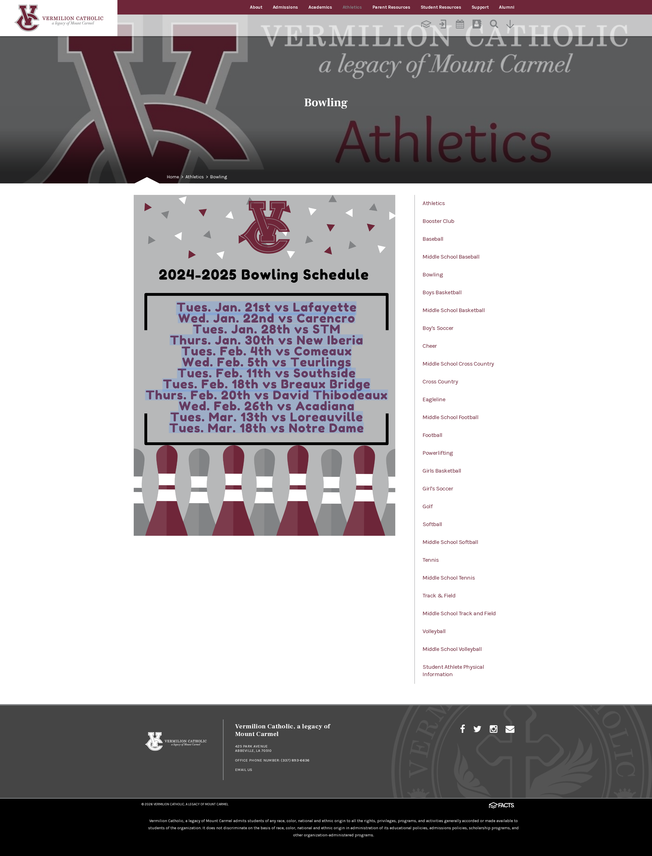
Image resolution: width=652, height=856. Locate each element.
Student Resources (441, 7)
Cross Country (440, 381)
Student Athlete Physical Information (453, 670)
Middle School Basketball (454, 310)
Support (480, 7)
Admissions (285, 7)
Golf (427, 506)
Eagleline (434, 399)
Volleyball (434, 631)
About (256, 7)
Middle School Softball (450, 542)
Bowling (218, 177)
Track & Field (439, 595)
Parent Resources (391, 7)
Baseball (433, 238)
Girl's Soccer (438, 488)
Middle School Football (450, 417)
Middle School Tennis (449, 577)
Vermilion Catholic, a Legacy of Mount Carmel (191, 804)
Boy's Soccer (438, 328)
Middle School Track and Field (459, 613)
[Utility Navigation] (511, 25)
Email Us (243, 769)
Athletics (352, 7)
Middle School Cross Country (458, 363)
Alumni (506, 7)
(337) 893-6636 (295, 760)
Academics (320, 7)
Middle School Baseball (451, 256)
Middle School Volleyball (452, 649)
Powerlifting (438, 452)
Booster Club (438, 221)
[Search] (493, 25)
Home (173, 177)
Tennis (431, 559)
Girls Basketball (442, 470)
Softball (432, 524)
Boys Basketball (442, 292)
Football (432, 435)
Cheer (430, 345)
